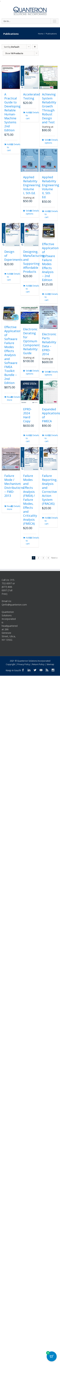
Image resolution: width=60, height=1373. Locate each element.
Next (53, 557)
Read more (9, 398)
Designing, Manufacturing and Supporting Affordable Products (33, 262)
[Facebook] (23, 670)
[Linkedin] (29, 670)
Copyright (10, 664)
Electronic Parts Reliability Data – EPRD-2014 (49, 344)
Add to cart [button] (9, 147)
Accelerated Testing (31, 96)
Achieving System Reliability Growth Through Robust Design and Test (49, 108)
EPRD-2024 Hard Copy (27, 415)
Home (41, 33)
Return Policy (38, 664)
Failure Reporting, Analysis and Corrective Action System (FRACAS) (49, 490)
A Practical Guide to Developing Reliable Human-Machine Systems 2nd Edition (12, 112)
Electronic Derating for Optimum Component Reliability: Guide (31, 341)
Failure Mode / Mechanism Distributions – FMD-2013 (14, 486)
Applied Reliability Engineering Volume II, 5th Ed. (50, 187)
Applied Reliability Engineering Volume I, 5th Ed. (31, 185)
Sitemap (50, 664)
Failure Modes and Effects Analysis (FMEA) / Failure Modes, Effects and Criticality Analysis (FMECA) (30, 499)
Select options (46, 141)
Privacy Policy (23, 664)
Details (15, 144)
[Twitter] (35, 670)
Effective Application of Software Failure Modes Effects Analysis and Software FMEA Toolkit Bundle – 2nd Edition (12, 355)
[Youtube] (41, 670)
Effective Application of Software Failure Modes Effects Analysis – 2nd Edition (50, 262)
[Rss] (47, 670)
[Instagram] (53, 670)
